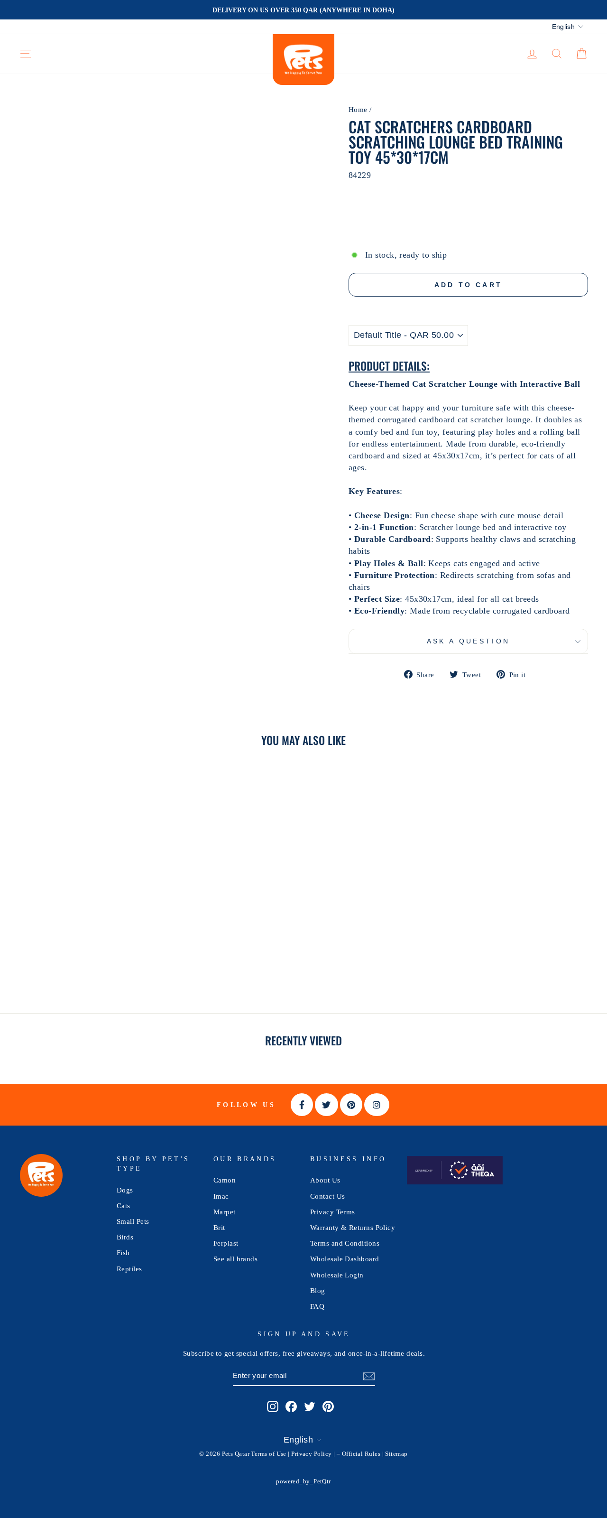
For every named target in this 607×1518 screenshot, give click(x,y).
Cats (123, 1205)
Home (358, 109)
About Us (325, 1180)
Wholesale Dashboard (344, 1259)
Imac (221, 1196)
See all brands (235, 1259)
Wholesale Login (337, 1275)
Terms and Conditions (344, 1243)
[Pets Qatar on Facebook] (291, 1406)
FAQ (317, 1306)
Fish (123, 1252)
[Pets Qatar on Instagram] (272, 1406)
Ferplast (226, 1243)
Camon (224, 1180)
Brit (219, 1227)
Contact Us (327, 1196)
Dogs (125, 1190)
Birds (125, 1237)
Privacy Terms (332, 1212)
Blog (317, 1290)
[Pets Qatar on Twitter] (309, 1406)
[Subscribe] (369, 1376)
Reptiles (129, 1269)
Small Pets (133, 1221)
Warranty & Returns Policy (352, 1227)
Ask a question (468, 641)
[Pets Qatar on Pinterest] (328, 1406)
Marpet (224, 1212)
